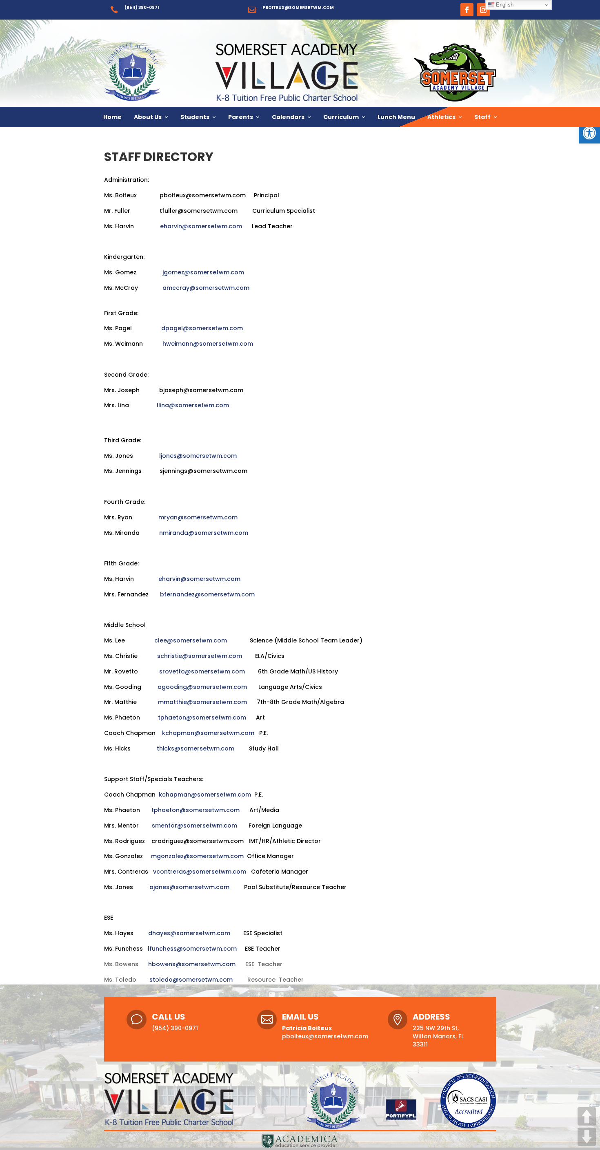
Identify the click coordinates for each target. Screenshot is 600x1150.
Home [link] (112, 117)
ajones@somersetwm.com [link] (189, 887)
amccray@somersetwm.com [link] (205, 288)
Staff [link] (482, 117)
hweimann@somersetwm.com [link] (207, 344)
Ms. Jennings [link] (132, 471)
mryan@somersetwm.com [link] (198, 517)
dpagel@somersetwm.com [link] (202, 328)
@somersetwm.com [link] (208, 211)
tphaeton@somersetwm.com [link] (202, 717)
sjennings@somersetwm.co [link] (201, 471)
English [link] (503, 5)
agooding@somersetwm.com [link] (202, 687)
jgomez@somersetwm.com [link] (204, 272)
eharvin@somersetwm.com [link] (201, 226)
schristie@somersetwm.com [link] (199, 656)
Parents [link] (240, 117)
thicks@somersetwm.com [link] (195, 748)
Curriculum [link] (341, 117)
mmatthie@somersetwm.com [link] (202, 702)
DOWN (587, 1137)
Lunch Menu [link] (396, 117)
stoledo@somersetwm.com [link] (191, 980)
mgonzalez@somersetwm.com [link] (197, 856)
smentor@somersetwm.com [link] (195, 825)
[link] (589, 132)
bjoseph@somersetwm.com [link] (201, 390)
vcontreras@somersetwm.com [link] (199, 871)
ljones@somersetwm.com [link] (198, 456)
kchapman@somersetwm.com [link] (208, 733)
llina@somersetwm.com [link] (194, 405)
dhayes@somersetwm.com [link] (188, 933)
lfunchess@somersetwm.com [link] (192, 949)
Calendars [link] (288, 117)
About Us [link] (148, 117)
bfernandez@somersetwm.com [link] (207, 594)
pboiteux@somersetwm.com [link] (298, 7)
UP (587, 1116)
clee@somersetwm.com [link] (190, 640)
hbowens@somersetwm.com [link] (192, 964)
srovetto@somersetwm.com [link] (202, 671)
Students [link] (194, 117)
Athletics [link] (441, 117)
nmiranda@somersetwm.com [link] (203, 533)
